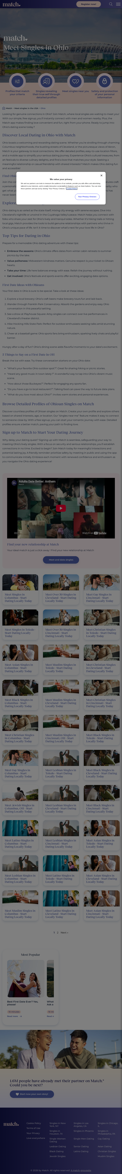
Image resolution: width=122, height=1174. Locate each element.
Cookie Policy (71, 188)
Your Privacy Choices (87, 196)
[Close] (101, 175)
